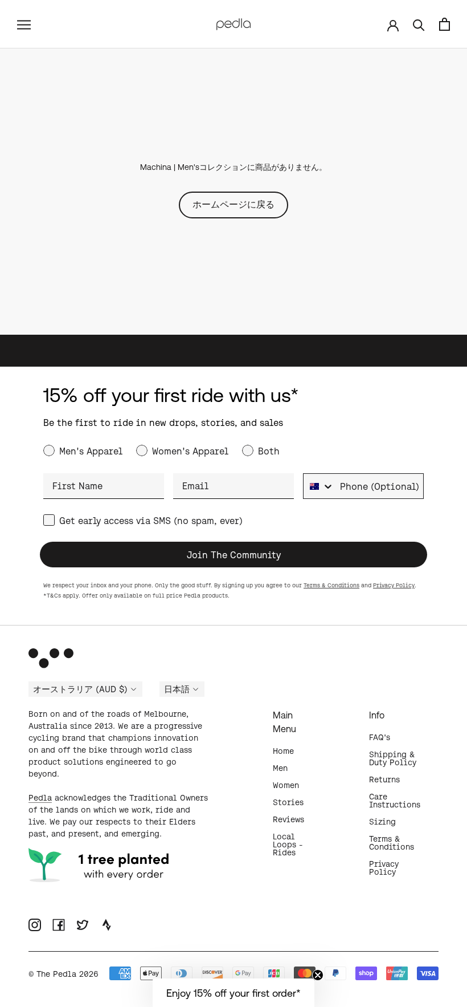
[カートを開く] (444, 24)
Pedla (40, 797)
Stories (288, 802)
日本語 (177, 689)
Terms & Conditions (331, 585)
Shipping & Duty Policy (392, 758)
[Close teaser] (317, 975)
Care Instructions (394, 801)
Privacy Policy (394, 585)
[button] (233, 992)
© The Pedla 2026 (63, 973)
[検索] (419, 24)
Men (280, 768)
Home (283, 751)
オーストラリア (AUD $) (80, 689)
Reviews (288, 819)
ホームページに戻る (233, 204)
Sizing (382, 822)
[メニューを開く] (24, 24)
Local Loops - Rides (288, 844)
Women (286, 785)
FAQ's (379, 737)
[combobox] (319, 486)
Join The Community (234, 555)
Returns (384, 779)
